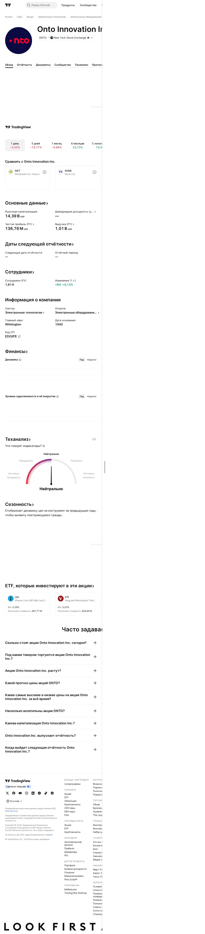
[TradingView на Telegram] (39, 793)
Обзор (96, 804)
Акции (67, 793)
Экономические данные (73, 843)
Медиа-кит (99, 859)
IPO (66, 855)
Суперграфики (72, 784)
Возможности (100, 784)
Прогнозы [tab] (98, 64)
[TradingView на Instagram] (26, 793)
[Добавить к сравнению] (44, 172)
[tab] (81, 359)
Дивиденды (70, 851)
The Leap (98, 815)
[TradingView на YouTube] (20, 793)
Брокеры (98, 808)
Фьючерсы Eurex (102, 828)
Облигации (70, 801)
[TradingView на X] (7, 793)
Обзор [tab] (9, 64)
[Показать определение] (39, 211)
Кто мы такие (100, 842)
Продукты (68, 5)
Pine (66, 815)
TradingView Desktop (75, 893)
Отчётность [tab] (24, 64)
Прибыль (69, 848)
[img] (88, 37)
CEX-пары (69, 808)
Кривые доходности (75, 868)
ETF (66, 797)
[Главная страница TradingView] (8, 5)
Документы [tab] (43, 64)
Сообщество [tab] (62, 64)
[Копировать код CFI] (19, 336)
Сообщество (88, 5)
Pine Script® (70, 879)
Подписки (98, 787)
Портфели (69, 865)
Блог (95, 849)
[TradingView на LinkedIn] (33, 793)
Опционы (69, 872)
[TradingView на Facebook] (14, 793)
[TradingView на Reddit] (52, 793)
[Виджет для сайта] (94, 439)
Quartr (49, 834)
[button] (77, 5)
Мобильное (70, 889)
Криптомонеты (72, 804)
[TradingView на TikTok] (46, 793)
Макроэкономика (74, 876)
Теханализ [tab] (81, 64)
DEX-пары (69, 811)
